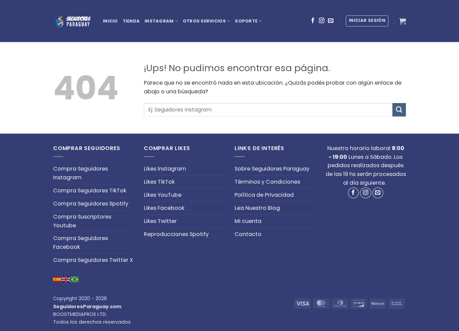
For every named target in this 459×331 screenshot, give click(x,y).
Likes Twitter (160, 221)
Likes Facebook (164, 208)
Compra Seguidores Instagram (80, 173)
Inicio (110, 21)
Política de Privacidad (264, 195)
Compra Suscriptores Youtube (82, 221)
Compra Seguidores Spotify (90, 203)
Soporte (246, 21)
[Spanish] (57, 279)
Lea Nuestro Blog (257, 208)
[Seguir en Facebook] (313, 21)
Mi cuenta (248, 221)
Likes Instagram (165, 169)
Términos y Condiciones (267, 182)
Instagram (158, 21)
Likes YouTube (162, 195)
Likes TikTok (159, 182)
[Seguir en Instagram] (321, 21)
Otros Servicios (204, 21)
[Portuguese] (75, 279)
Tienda (131, 21)
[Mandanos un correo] (330, 21)
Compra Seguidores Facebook (80, 242)
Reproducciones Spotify (176, 234)
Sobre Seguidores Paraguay (272, 169)
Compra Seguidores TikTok (89, 190)
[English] (66, 279)
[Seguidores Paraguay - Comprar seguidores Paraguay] (73, 21)
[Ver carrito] (402, 21)
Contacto (248, 234)
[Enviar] (399, 109)
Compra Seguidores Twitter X (93, 260)
